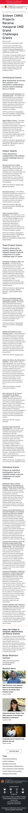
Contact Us (14, 794)
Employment (5, 808)
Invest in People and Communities (12, 771)
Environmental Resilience (9, 759)
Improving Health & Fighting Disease (12, 766)
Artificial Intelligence (8, 761)
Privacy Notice (21, 808)
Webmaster (19, 809)
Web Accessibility (10, 809)
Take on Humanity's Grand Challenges (13, 768)
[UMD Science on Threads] (11, 792)
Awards (21, 43)
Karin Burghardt (17, 546)
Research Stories (6, 43)
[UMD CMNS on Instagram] (17, 789)
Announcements (15, 43)
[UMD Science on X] (17, 792)
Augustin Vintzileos (7, 515)
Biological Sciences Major (9, 773)
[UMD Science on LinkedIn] (23, 789)
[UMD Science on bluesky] (5, 789)
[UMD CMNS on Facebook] (11, 789)
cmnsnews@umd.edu (8, 662)
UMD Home (13, 808)
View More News (14, 751)
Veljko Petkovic (13, 488)
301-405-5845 (6, 664)
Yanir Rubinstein (7, 576)
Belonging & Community (9, 764)
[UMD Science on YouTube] (23, 792)
